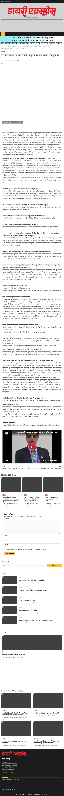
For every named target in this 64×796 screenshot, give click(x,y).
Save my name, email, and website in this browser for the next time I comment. (27, 549)
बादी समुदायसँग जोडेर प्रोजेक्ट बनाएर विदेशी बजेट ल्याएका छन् (33, 590)
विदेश (8, 652)
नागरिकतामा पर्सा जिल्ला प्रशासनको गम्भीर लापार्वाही (31, 580)
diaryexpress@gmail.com (8, 786)
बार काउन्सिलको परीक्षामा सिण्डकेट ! (27, 600)
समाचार (20, 578)
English (4, 652)
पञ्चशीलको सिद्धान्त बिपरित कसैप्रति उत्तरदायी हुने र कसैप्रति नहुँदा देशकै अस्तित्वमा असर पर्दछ (10, 499)
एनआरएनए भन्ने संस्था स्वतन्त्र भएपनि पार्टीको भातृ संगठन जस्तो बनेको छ (17, 468)
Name (6, 535)
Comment (7, 518)
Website (6, 544)
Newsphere (37, 794)
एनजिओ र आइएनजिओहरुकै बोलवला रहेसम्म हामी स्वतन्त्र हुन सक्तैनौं (52, 499)
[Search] (61, 34)
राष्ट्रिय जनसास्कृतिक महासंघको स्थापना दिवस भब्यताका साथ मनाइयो (35, 620)
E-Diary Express (20, 60)
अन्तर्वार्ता (3, 51)
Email (6, 540)
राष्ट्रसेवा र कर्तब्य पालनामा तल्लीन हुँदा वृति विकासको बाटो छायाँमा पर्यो (47, 467)
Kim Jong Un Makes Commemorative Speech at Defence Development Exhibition (27, 655)
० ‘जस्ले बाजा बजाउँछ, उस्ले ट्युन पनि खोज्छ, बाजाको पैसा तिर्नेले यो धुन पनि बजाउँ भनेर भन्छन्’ (32, 499)
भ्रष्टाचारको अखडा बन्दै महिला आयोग (28, 610)
